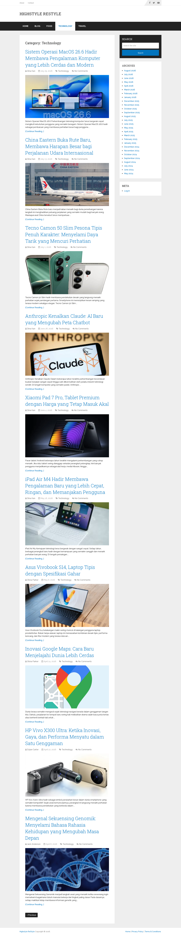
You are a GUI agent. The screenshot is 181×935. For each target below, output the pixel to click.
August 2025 (130, 116)
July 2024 (128, 166)
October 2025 (130, 109)
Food (49, 26)
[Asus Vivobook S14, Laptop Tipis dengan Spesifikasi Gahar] (67, 605)
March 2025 (129, 135)
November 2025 (131, 105)
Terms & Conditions (153, 932)
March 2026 (129, 90)
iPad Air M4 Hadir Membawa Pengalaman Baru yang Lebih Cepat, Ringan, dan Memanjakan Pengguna (65, 485)
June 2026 (129, 78)
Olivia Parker (32, 580)
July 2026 (128, 74)
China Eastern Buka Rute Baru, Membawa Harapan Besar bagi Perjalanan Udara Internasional (59, 146)
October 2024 (130, 154)
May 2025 (128, 128)
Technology (65, 26)
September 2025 (132, 112)
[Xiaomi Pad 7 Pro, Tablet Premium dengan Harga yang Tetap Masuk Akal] (67, 435)
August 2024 (130, 162)
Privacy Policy (137, 932)
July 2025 (128, 120)
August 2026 (130, 70)
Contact (31, 3)
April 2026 (128, 86)
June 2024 (129, 170)
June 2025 (128, 124)
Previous (32, 915)
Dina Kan (31, 71)
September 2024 (132, 158)
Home (25, 26)
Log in (127, 191)
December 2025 (131, 101)
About (22, 3)
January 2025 (130, 143)
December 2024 (131, 147)
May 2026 (128, 82)
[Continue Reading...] (34, 131)
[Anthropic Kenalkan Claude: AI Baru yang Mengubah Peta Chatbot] (67, 354)
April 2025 (128, 131)
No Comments (81, 71)
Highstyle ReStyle (40, 14)
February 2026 (130, 93)
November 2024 (131, 150)
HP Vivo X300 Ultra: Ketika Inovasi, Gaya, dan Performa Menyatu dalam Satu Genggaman (64, 736)
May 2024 (128, 173)
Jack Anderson (34, 844)
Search (140, 53)
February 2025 (130, 139)
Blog (37, 26)
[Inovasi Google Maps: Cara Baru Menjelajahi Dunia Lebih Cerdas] (67, 686)
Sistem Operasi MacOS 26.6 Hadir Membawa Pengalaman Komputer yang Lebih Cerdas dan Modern (62, 58)
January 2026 (130, 97)
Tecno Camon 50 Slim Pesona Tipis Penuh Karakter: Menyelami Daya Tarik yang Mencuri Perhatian (63, 234)
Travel (82, 26)
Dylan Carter (33, 749)
